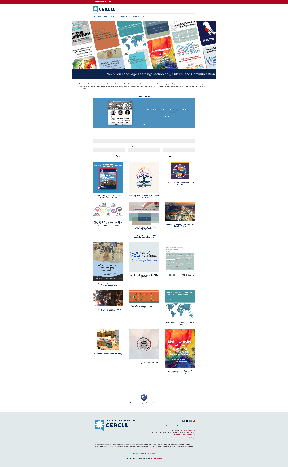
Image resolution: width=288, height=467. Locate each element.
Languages (131, 146)
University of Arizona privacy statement (184, 434)
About (99, 16)
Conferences (136, 16)
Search (95, 137)
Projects (112, 16)
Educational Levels (98, 146)
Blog (143, 16)
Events (105, 16)
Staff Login (192, 438)
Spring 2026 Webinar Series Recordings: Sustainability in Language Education (168, 110)
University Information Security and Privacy (144, 453)
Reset (118, 156)
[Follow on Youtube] (194, 421)
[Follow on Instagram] (190, 421)
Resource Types (167, 146)
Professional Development (123, 16)
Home (94, 16)
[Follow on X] (187, 421)
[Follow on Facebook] (183, 421)
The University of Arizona (156, 458)
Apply (170, 156)
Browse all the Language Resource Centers (144, 403)
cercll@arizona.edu (189, 430)
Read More (167, 116)
